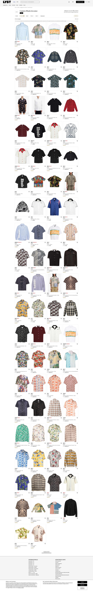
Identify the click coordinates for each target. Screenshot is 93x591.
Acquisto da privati (58, 576)
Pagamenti (57, 566)
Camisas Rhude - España (32, 569)
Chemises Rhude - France (33, 571)
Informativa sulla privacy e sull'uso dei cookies (62, 572)
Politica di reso (57, 564)
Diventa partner (57, 578)
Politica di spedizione (58, 563)
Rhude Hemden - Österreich (33, 566)
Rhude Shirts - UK (31, 563)
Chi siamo (56, 562)
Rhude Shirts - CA (31, 562)
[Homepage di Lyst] (7, 2)
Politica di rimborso (58, 567)
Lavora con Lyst (57, 568)
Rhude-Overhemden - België (33, 573)
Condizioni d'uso (57, 571)
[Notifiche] (69, 2)
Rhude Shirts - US (31, 564)
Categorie (56, 577)
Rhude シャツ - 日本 (32, 572)
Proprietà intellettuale (58, 573)
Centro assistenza (58, 561)
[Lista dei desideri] (73, 2)
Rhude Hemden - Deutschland (33, 568)
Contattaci (57, 569)
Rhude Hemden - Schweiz (33, 567)
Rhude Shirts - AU (31, 561)
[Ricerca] (22, 2)
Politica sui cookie (21, 587)
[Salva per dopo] (29, 42)
